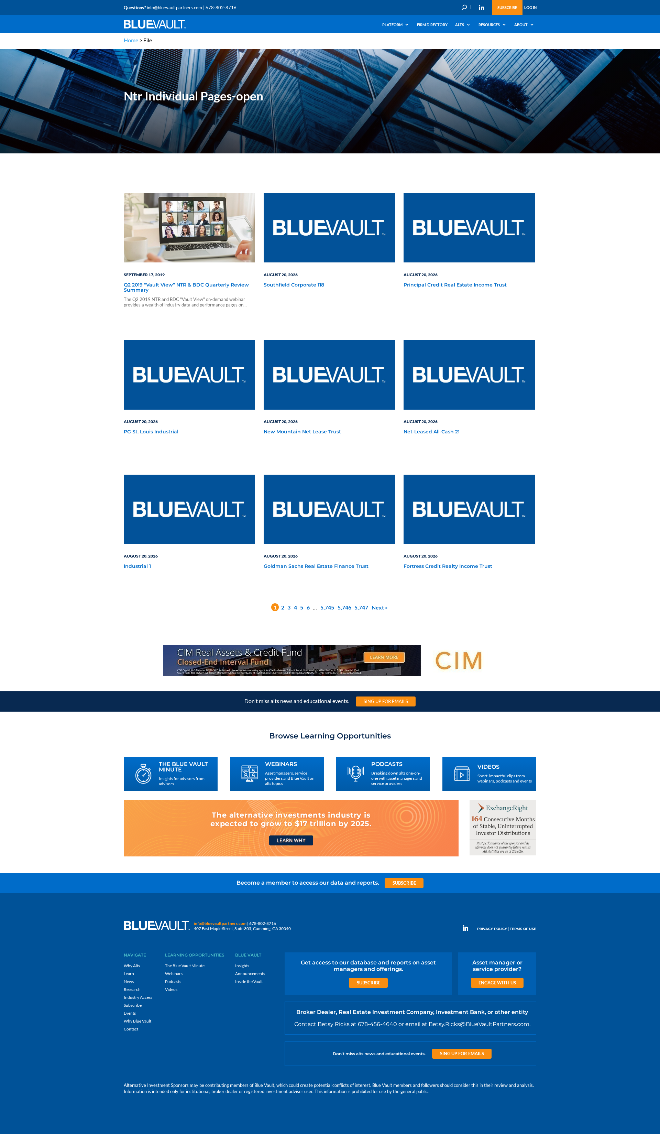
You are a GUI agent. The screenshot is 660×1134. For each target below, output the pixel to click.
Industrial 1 (137, 566)
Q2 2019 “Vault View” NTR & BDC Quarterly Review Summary (186, 287)
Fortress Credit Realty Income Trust (448, 566)
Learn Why (291, 840)
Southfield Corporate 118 (294, 285)
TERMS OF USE (523, 929)
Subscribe (507, 7)
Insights (242, 965)
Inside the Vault (249, 981)
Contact (131, 1029)
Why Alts (132, 965)
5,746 (344, 607)
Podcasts (173, 981)
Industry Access (138, 997)
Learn (129, 973)
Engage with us (497, 982)
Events (130, 1013)
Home (131, 40)
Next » (380, 607)
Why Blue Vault (137, 1021)
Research (132, 989)
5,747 (361, 607)
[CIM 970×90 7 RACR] (330, 675)
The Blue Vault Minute (185, 965)
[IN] (481, 7)
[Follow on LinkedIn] (468, 928)
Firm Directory (432, 25)
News (129, 981)
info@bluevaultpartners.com (174, 7)
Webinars (174, 973)
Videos (171, 989)
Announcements (250, 973)
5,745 (327, 607)
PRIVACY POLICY (492, 929)
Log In (530, 7)
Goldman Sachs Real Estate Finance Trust (316, 566)
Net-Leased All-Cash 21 (432, 432)
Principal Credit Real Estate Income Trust (455, 285)
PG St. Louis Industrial (151, 432)
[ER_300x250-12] (503, 855)
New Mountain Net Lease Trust (302, 432)
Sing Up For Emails (386, 701)
